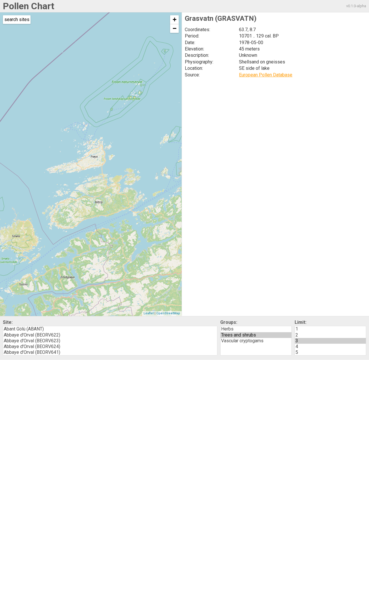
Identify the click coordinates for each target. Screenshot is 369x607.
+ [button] (174, 19)
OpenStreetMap (168, 313)
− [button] (174, 28)
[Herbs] (256, 329)
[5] (330, 352)
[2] (330, 335)
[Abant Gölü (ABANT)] (110, 329)
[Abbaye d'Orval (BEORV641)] (110, 352)
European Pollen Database (265, 75)
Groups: (228, 322)
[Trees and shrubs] (256, 335)
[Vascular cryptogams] (256, 341)
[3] (330, 341)
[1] (330, 329)
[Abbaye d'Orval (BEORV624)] (110, 346)
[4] (330, 346)
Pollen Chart (28, 6)
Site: (8, 322)
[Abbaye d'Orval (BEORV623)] (110, 341)
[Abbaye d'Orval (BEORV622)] (110, 335)
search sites (16, 19)
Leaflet (149, 313)
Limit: (300, 322)
